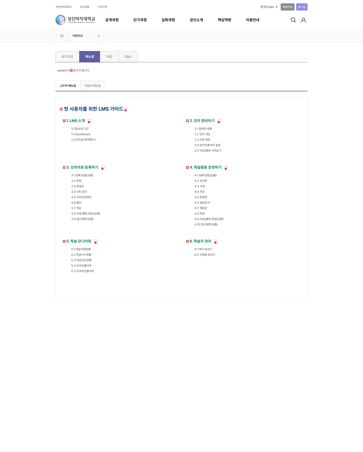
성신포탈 (84, 6)
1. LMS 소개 (75, 120)
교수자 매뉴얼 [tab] (68, 85)
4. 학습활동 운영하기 (206, 167)
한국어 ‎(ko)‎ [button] (267, 7)
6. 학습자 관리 (200, 241)
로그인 (302, 7)
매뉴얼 (89, 57)
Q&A (127, 57)
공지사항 (67, 57)
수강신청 (102, 6)
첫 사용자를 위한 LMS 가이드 (92, 109)
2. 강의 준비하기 (202, 120)
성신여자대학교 (63, 6)
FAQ (109, 57)
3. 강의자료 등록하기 (82, 167)
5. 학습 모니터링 (78, 241)
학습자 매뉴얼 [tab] (93, 85)
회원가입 (288, 7)
